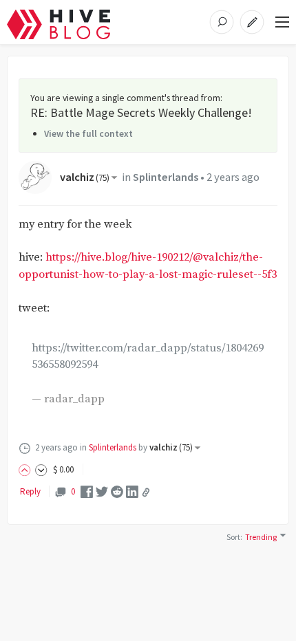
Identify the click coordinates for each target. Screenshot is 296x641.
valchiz (84, 177)
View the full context (88, 133)
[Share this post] (146, 492)
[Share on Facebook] (87, 491)
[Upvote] (27, 469)
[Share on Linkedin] (132, 491)
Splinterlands (165, 177)
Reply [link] (30, 491)
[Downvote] (41, 469)
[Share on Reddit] (117, 491)
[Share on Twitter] (102, 491)
